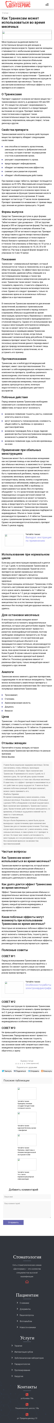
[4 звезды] (23, 1063)
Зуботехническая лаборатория (29, 1358)
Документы (25, 1309)
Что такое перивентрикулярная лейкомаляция (26, 1176)
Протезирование (22, 1370)
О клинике (24, 1303)
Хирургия (18, 1376)
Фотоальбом (26, 1321)
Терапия (18, 1346)
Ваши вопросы (27, 1315)
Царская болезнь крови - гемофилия (27, 1129)
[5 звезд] (25, 1063)
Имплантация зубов (23, 1352)
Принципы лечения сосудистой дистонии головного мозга (26, 1106)
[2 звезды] (18, 1063)
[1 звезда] (16, 1063)
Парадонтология (22, 1364)
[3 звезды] (21, 1063)
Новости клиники (28, 1327)
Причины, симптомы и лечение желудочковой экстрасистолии (27, 1152)
